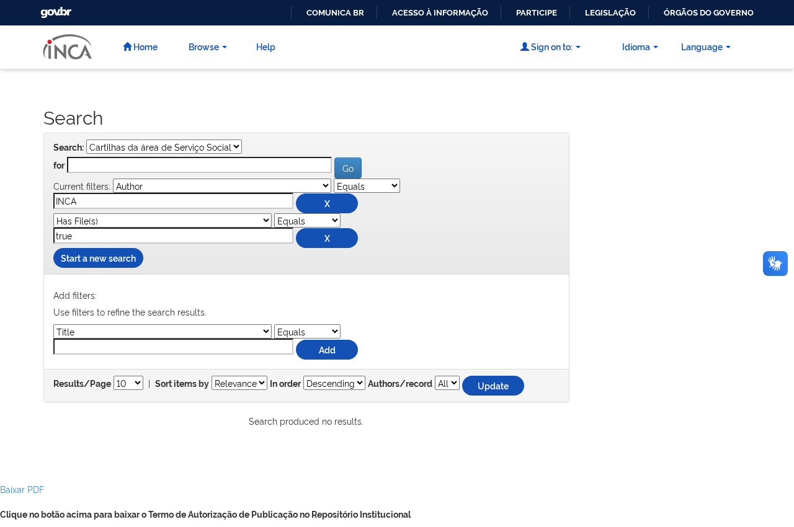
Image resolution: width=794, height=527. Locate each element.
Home (145, 46)
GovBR (54, 9)
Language (702, 46)
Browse (204, 46)
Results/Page (82, 384)
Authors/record (400, 384)
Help (265, 46)
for (59, 165)
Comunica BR (335, 12)
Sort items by (182, 384)
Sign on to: (551, 46)
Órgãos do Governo (709, 12)
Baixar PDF (22, 489)
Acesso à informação (440, 12)
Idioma (636, 46)
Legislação (610, 12)
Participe (536, 12)
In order (285, 384)
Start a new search (98, 258)
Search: (68, 148)
